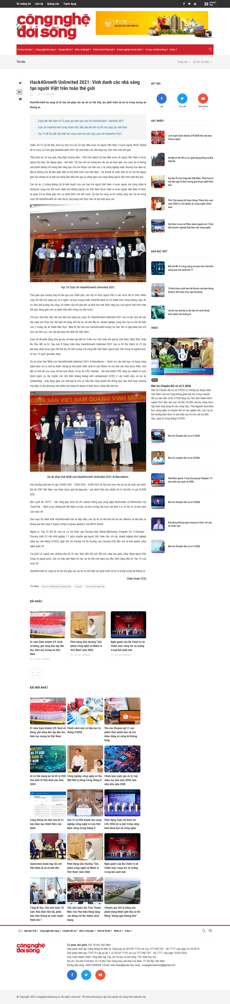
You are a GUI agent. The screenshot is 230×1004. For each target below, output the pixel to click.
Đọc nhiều (157, 120)
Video (172, 49)
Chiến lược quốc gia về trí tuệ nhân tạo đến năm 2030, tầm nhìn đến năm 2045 (121, 780)
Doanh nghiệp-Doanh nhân (129, 49)
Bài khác (36, 601)
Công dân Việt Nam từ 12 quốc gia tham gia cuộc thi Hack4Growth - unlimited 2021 (81, 121)
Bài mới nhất (39, 687)
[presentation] (33, 672)
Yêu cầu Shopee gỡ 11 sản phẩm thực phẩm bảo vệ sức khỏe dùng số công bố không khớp (120, 734)
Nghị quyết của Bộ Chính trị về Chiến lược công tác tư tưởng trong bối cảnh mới (128, 646)
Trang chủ (182, 61)
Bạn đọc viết (159, 251)
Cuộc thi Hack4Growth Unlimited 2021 (56, 586)
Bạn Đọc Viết (30, 931)
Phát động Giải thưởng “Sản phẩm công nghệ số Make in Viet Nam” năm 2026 (86, 646)
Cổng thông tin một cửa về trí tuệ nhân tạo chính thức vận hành (46, 824)
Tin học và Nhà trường (155, 49)
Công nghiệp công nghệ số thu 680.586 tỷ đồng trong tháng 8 (84, 778)
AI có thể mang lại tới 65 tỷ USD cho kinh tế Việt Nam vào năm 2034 (48, 780)
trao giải (78, 586)
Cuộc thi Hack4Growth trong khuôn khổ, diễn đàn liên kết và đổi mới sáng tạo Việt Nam (82, 127)
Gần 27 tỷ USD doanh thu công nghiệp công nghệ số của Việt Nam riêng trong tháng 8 (84, 824)
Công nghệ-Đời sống (45, 49)
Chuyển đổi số (64, 49)
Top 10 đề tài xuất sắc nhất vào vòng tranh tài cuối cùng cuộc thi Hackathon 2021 (80, 133)
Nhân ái (117, 931)
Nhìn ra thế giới (82, 49)
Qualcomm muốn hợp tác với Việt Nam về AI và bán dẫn (46, 865)
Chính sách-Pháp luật (103, 49)
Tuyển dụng (69, 3)
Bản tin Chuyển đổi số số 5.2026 (171, 386)
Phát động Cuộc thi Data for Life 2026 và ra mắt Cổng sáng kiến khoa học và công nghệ (121, 824)
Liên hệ (39, 3)
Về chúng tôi (24, 3)
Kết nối (155, 83)
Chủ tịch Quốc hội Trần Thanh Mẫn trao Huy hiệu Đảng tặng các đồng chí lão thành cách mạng (84, 913)
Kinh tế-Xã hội (103, 931)
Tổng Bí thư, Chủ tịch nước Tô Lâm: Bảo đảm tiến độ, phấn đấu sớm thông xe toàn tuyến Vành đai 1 (47, 913)
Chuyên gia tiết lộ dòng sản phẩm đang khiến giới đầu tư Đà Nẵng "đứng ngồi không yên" (122, 911)
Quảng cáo (53, 3)
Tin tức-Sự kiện (24, 49)
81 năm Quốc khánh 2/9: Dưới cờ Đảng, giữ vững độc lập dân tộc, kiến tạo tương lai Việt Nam (47, 648)
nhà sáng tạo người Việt (95, 586)
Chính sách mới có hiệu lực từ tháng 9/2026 (84, 730)
